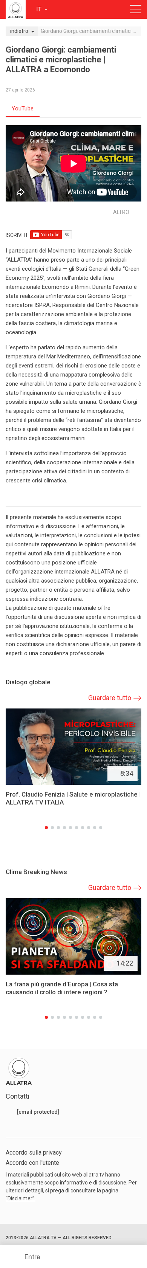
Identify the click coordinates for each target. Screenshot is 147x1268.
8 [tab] (88, 827)
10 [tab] (100, 827)
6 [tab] (76, 827)
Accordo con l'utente (32, 1162)
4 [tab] (64, 827)
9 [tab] (94, 827)
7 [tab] (82, 827)
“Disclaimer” (20, 1198)
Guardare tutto (109, 698)
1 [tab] (46, 827)
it (39, 9)
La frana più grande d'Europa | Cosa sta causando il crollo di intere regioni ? (62, 988)
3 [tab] (58, 827)
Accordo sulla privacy (34, 1152)
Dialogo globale (28, 682)
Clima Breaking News (36, 872)
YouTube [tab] (23, 108)
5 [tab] (70, 827)
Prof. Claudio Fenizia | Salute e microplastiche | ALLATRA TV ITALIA (73, 798)
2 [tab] (52, 827)
